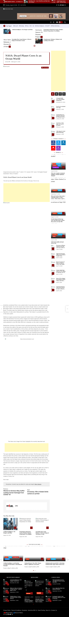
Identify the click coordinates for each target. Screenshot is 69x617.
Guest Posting (41, 610)
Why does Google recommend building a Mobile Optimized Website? (58, 174)
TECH (59, 165)
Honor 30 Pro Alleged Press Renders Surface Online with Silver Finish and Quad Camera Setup (60, 280)
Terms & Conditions (16, 610)
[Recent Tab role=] (56, 94)
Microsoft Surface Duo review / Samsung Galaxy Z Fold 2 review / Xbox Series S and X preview (58, 198)
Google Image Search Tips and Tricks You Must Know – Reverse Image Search (53, 2)
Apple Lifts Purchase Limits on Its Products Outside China (60, 254)
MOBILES (54, 165)
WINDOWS (28, 593)
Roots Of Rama (19, 612)
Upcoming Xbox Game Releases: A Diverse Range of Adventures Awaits (42, 533)
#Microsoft (15, 25)
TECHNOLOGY (55, 167)
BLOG (54, 163)
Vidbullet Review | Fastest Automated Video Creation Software (15, 597)
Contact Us (54, 610)
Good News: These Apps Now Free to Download (60, 124)
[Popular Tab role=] (52, 94)
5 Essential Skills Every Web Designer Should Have (60, 99)
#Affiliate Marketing (55, 25)
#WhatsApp (21, 25)
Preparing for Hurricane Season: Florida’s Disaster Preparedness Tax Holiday (25, 533)
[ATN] (10, 506)
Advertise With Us (32, 610)
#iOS (31, 25)
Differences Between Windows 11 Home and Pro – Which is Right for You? (16, 589)
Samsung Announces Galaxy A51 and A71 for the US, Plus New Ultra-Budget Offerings (60, 289)
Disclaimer (24, 610)
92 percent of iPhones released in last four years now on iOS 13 (60, 246)
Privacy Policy (7, 610)
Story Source (38, 484)
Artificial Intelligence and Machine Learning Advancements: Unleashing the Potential (12, 564)
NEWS (54, 236)
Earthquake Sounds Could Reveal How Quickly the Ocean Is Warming (58, 597)
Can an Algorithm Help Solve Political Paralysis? (58, 589)
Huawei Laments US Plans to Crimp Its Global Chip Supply (60, 263)
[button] (1, 559)
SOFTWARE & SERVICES (39, 593)
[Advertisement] (26, 192)
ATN (9, 61)
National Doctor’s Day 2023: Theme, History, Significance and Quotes (33, 564)
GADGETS (55, 190)
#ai (33, 25)
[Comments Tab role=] (60, 94)
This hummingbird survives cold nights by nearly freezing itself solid (58, 581)
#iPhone (27, 25)
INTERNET (59, 163)
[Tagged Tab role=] (64, 94)
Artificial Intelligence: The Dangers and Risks (22, 29)
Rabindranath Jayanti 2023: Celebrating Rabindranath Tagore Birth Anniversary (55, 564)
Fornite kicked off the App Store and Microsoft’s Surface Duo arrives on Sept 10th (58, 220)
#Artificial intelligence (40, 25)
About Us (48, 610)
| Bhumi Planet (8, 612)
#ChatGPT (47, 25)
